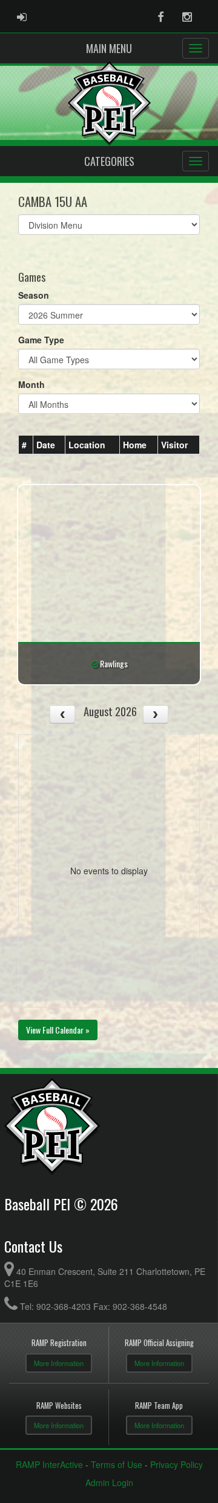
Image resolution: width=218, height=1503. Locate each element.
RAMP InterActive (49, 1464)
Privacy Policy (176, 1464)
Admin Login (109, 1482)
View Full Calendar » (58, 1029)
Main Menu (109, 48)
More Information (59, 1363)
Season (33, 295)
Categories (109, 161)
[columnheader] (26, 445)
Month (31, 384)
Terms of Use (116, 1464)
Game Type (41, 340)
